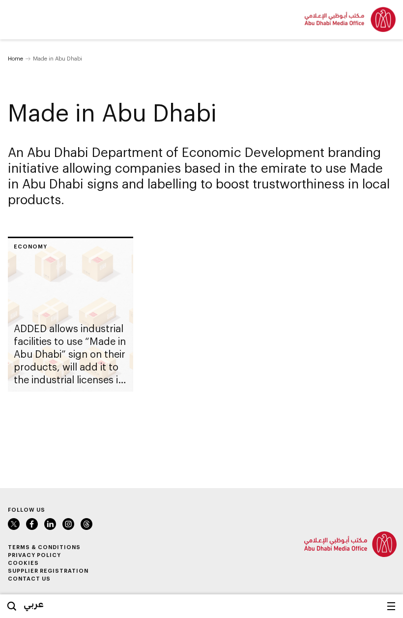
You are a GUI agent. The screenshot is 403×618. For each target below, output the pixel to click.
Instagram (68, 524)
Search (12, 606)
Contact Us (29, 578)
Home (15, 58)
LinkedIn (50, 524)
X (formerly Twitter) (14, 524)
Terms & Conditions (44, 547)
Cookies (23, 562)
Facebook (32, 524)
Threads (86, 524)
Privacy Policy (34, 555)
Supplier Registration (48, 570)
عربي (34, 603)
